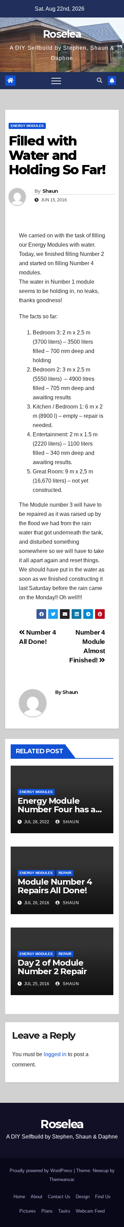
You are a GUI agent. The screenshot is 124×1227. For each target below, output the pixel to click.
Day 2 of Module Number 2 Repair (52, 967)
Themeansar (61, 1179)
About (36, 1196)
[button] (99, 80)
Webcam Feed (90, 1211)
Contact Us (59, 1196)
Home (19, 1196)
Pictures (27, 1211)
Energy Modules (27, 126)
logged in (55, 1054)
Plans (47, 1211)
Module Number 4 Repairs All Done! (55, 886)
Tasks (64, 1211)
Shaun (50, 191)
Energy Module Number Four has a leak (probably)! (56, 809)
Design (83, 1196)
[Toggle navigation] (56, 80)
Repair (65, 873)
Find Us (103, 1196)
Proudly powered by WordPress (42, 1170)
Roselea (62, 34)
